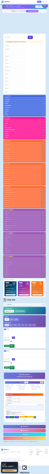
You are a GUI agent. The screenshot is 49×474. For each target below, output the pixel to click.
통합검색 (6, 325)
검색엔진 (6, 316)
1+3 (11, 398)
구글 (11, 319)
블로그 (15, 325)
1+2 (8, 398)
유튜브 (16, 319)
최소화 (42, 382)
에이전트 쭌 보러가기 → (9, 470)
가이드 (31, 454)
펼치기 (43, 304)
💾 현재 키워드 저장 (9, 311)
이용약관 (37, 454)
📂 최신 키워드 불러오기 (20, 311)
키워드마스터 (24, 473)
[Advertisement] (24, 22)
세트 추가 (26, 416)
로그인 (39, 1)
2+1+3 (15, 401)
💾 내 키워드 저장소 (8, 308)
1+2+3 (15, 398)
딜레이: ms (7, 339)
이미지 (30, 325)
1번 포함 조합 (9, 397)
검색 (30, 37)
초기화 (35, 417)
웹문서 (11, 325)
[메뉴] (46, 2)
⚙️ (17, 385)
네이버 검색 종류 (8, 322)
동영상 (34, 325)
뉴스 (26, 325)
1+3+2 (19, 398)
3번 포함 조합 (9, 403)
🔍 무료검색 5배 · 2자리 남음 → (32, 11)
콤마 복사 (6, 345)
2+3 (11, 401)
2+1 (8, 401)
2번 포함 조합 (9, 400)
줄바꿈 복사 (12, 346)
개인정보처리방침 (39, 451)
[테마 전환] (43, 2)
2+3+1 (19, 401)
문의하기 (46, 451)
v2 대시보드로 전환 (22, 11)
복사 (11, 417)
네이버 (7, 319)
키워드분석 (31, 451)
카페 (19, 325)
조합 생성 (7, 417)
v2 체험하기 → (39, 6)
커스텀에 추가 (17, 417)
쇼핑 (22, 325)
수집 (13, 337)
